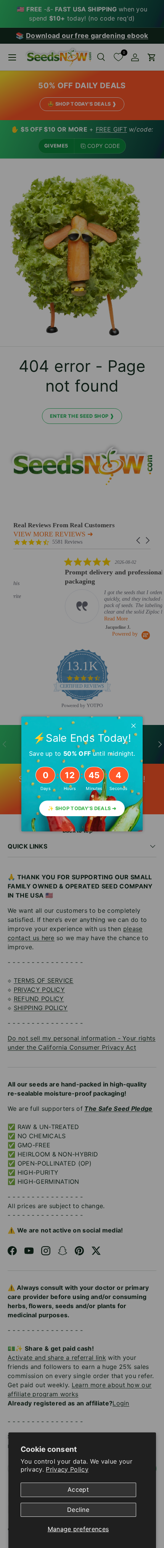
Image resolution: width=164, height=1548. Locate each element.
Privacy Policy (67, 1469)
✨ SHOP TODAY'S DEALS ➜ (82, 808)
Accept (78, 1489)
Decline (78, 1509)
